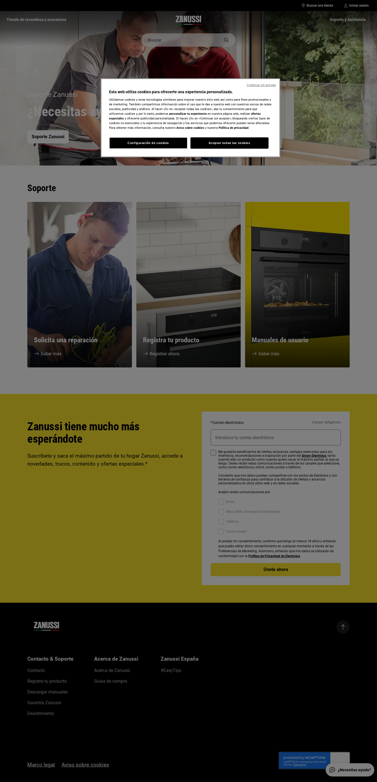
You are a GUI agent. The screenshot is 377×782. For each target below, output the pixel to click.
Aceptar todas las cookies (229, 143)
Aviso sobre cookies (190, 128)
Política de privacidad (233, 128)
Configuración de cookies (148, 143)
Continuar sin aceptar (261, 85)
